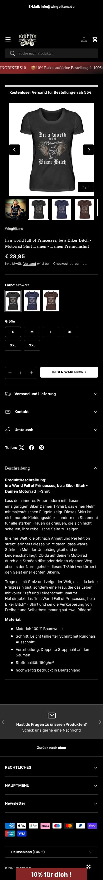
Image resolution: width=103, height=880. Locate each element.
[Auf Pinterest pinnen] (41, 448)
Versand (29, 264)
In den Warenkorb (69, 372)
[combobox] (51, 53)
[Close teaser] (88, 866)
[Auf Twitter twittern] (21, 448)
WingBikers (14, 229)
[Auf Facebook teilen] (31, 448)
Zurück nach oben (51, 748)
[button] (95, 39)
